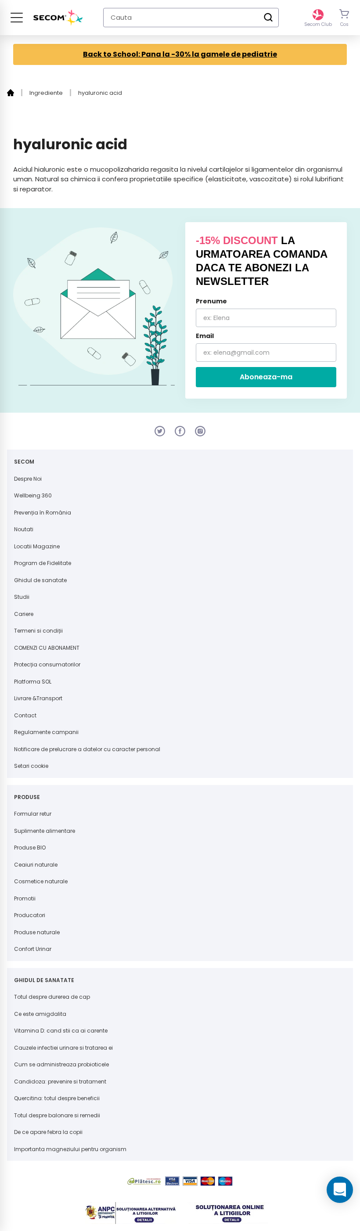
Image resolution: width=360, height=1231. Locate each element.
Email (205, 335)
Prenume (211, 301)
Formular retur (32, 813)
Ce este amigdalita (40, 1014)
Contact (25, 715)
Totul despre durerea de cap (52, 997)
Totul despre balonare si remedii (57, 1115)
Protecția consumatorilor (47, 664)
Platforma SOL (32, 681)
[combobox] (191, 17)
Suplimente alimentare (44, 831)
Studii (21, 597)
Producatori (29, 915)
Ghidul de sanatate (40, 580)
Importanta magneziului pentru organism (70, 1149)
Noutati (23, 529)
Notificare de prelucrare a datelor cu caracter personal (87, 749)
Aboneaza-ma (266, 377)
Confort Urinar (32, 949)
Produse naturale (37, 932)
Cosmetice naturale (41, 881)
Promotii (25, 898)
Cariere (23, 614)
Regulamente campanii (46, 732)
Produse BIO (30, 847)
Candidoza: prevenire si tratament (60, 1081)
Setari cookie (31, 766)
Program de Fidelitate (42, 563)
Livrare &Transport (38, 698)
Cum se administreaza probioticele (61, 1064)
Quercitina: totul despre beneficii (57, 1098)
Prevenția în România (42, 512)
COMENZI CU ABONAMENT (46, 647)
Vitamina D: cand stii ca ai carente (61, 1030)
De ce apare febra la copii (48, 1132)
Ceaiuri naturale (36, 864)
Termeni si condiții (38, 630)
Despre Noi (28, 478)
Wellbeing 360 (33, 495)
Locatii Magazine (37, 546)
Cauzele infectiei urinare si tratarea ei (63, 1047)
